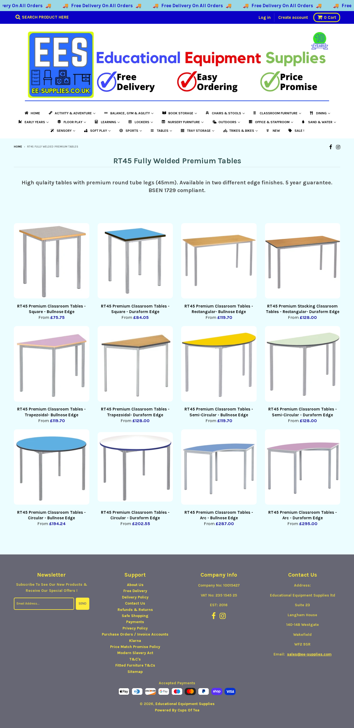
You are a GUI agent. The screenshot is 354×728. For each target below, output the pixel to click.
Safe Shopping (135, 615)
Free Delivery (135, 590)
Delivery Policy (135, 597)
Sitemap (135, 671)
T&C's (135, 659)
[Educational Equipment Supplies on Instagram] (338, 147)
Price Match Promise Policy (135, 646)
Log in (265, 17)
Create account (293, 17)
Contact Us (135, 603)
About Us (135, 584)
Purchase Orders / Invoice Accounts (135, 634)
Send (83, 603)
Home (18, 146)
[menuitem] (32, 113)
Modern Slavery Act (135, 652)
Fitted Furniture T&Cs (135, 665)
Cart (330, 17)
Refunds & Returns (135, 609)
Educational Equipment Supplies (185, 703)
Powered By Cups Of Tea (177, 710)
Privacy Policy (135, 628)
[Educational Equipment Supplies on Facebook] (330, 147)
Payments (135, 621)
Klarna (135, 640)
